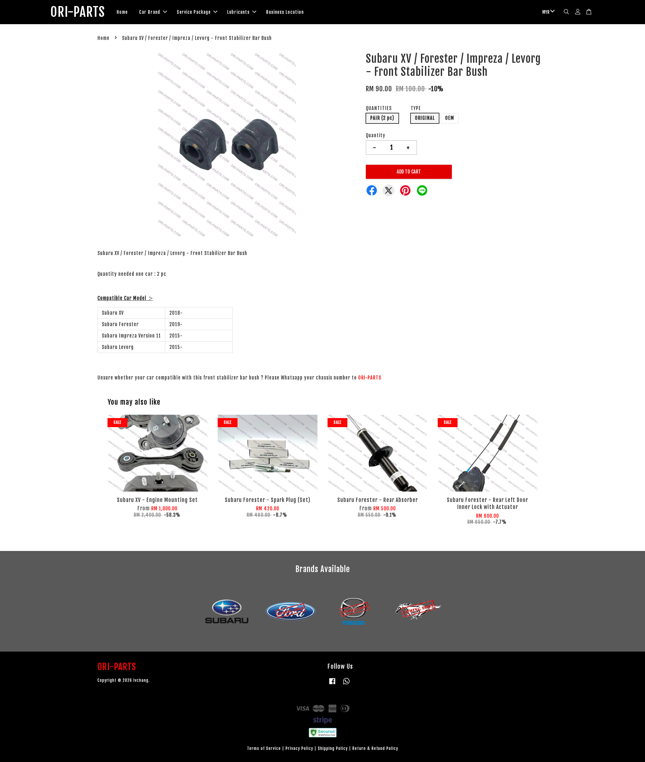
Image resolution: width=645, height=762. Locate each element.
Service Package (194, 12)
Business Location (285, 12)
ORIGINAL (425, 118)
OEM (449, 118)
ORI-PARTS (77, 12)
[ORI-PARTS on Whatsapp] (346, 684)
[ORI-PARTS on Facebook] (332, 684)
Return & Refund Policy (375, 748)
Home (122, 12)
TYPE (416, 108)
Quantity (375, 135)
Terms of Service (264, 748)
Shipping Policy (333, 748)
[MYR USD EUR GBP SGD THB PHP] (547, 12)
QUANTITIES (379, 108)
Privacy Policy (299, 748)
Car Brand (149, 12)
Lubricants (238, 12)
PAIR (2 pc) (382, 118)
